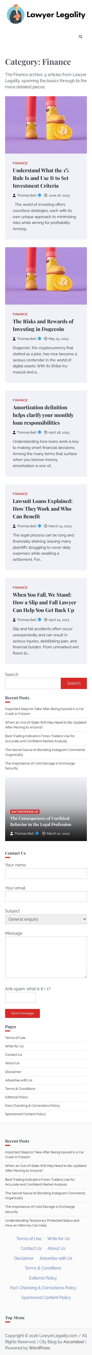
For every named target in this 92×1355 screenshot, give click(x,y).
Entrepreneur (25, 812)
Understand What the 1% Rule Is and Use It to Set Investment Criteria (41, 178)
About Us (12, 1063)
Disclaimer (13, 1072)
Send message (22, 1013)
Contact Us (13, 1055)
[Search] (80, 37)
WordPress (39, 1348)
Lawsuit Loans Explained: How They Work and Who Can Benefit (43, 508)
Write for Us (14, 1046)
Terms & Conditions (20, 1089)
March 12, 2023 (58, 833)
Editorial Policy (16, 1097)
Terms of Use (15, 1038)
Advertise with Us (18, 1080)
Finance (20, 163)
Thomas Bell (27, 195)
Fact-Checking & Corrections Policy (32, 1105)
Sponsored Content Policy (25, 1114)
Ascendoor (73, 1341)
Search (11, 674)
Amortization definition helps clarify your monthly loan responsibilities (43, 415)
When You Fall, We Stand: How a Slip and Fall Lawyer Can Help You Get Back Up (44, 602)
